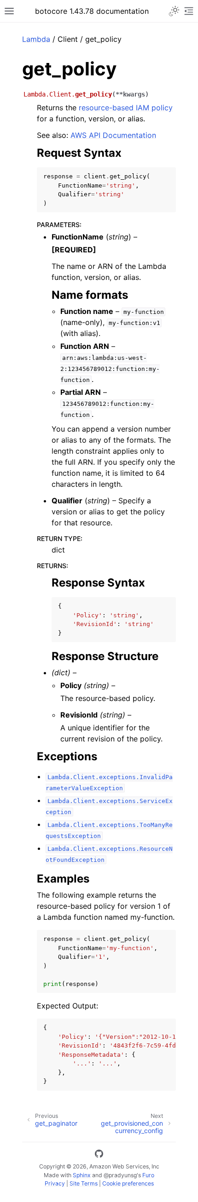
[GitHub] (99, 1155)
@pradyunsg (120, 1175)
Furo (148, 1175)
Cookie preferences (128, 1183)
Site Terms (84, 1183)
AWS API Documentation (113, 135)
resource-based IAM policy (126, 107)
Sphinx (82, 1175)
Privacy (55, 1183)
